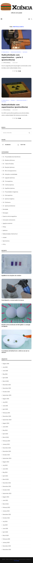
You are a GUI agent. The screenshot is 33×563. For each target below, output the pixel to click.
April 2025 (5, 409)
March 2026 (6, 381)
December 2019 (7, 546)
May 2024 (5, 430)
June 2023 (5, 469)
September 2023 (7, 458)
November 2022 (7, 486)
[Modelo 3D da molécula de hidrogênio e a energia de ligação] (16, 313)
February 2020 (6, 539)
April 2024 (5, 433)
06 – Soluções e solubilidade (10, 174)
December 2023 (7, 448)
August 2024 (6, 423)
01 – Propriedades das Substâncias (11, 156)
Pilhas (4, 227)
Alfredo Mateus (6, 62)
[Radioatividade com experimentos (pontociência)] (16, 88)
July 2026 (5, 367)
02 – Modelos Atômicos (9, 160)
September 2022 (7, 493)
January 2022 (6, 511)
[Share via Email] (20, 71)
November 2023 (7, 451)
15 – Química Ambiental (9, 206)
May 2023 (5, 472)
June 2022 (5, 500)
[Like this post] (13, 71)
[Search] (31, 19)
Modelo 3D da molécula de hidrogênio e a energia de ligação (16, 325)
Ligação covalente (7, 223)
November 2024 (7, 416)
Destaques (5, 213)
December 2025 (7, 384)
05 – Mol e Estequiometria (9, 170)
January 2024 (6, 444)
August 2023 (6, 462)
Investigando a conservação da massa (13, 300)
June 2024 (5, 426)
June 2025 (5, 405)
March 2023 (6, 479)
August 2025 (6, 398)
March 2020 (6, 535)
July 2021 (5, 521)
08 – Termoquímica (8, 181)
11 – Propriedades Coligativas (10, 192)
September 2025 (7, 395)
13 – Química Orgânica (8, 199)
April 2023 (5, 476)
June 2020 (5, 528)
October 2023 (6, 454)
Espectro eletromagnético (10, 216)
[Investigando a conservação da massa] (16, 288)
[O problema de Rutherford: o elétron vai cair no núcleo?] (16, 339)
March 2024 (6, 437)
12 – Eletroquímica (7, 195)
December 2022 (7, 483)
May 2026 (5, 374)
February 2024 (6, 441)
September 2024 (7, 419)
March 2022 (6, 504)
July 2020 (5, 525)
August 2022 (6, 497)
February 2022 (6, 507)
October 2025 (6, 391)
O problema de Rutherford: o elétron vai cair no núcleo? (15, 351)
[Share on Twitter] (16, 71)
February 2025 (6, 412)
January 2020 (6, 542)
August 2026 (6, 363)
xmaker (5, 237)
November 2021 (7, 514)
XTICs (4, 244)
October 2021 (6, 518)
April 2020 (5, 532)
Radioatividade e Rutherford (10, 234)
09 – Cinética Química (8, 185)
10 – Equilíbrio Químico (9, 188)
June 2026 (5, 370)
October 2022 (6, 490)
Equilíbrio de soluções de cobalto (11, 275)
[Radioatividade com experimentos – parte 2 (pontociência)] (16, 39)
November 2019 (7, 549)
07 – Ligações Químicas (9, 177)
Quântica (5, 230)
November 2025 (7, 388)
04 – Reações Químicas (9, 167)
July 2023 (5, 465)
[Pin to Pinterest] (18, 71)
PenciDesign (16, 560)
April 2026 (5, 377)
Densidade (5, 209)
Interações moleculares (9, 220)
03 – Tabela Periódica (8, 163)
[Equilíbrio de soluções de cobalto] (16, 264)
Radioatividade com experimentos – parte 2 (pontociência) (12, 57)
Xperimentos (6, 241)
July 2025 (5, 402)
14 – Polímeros (7, 202)
